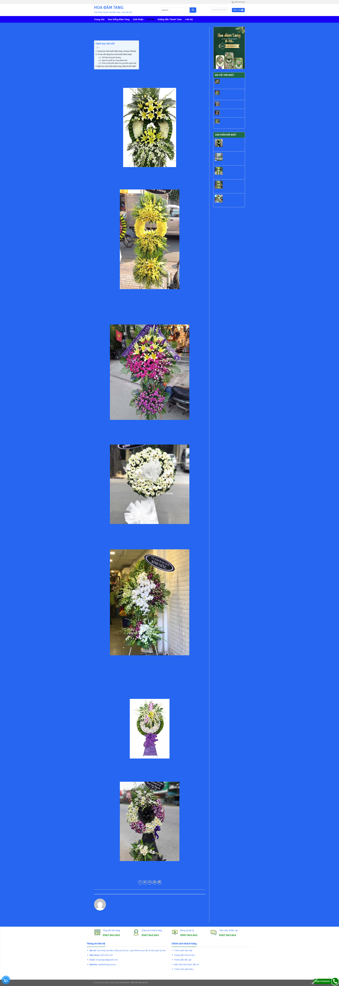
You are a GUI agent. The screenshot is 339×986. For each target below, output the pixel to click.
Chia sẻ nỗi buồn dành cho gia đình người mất (119, 63)
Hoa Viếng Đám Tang (119, 19)
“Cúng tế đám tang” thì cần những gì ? (232, 104)
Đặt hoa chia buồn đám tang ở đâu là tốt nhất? (116, 66)
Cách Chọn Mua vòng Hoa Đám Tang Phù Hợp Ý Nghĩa (232, 94)
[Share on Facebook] (140, 882)
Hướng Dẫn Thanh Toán (170, 19)
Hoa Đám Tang (108, 7)
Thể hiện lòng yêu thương (111, 57)
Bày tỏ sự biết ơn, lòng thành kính (114, 60)
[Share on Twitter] (145, 882)
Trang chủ (99, 19)
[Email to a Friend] (150, 882)
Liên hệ (189, 19)
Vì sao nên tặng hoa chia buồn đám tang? (114, 54)
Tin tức (150, 19)
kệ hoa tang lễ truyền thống (130, 537)
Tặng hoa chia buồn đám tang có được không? (116, 51)
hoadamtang (123, 36)
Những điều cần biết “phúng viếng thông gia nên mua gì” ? (232, 122)
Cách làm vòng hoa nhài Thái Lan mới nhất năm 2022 (232, 83)
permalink (132, 892)
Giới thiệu (138, 19)
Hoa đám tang (111, 780)
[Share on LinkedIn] (159, 882)
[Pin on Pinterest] (154, 882)
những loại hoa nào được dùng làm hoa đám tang (116, 544)
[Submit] (193, 10)
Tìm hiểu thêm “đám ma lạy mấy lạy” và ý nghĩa (232, 112)
